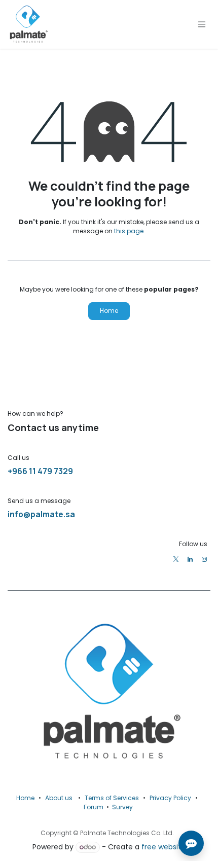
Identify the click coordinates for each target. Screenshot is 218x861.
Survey (122, 807)
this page (128, 231)
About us (58, 798)
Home (109, 310)
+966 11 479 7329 (40, 471)
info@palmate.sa (41, 514)
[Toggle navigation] (201, 24)
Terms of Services (112, 798)
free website (163, 847)
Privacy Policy (170, 798)
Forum (93, 807)
